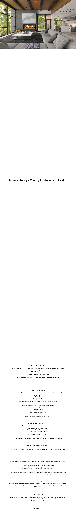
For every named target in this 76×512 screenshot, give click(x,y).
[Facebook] (2, 9)
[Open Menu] (74, 4)
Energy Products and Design (65, 11)
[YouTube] (5, 9)
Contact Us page (50, 370)
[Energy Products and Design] (36, 4)
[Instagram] (8, 9)
